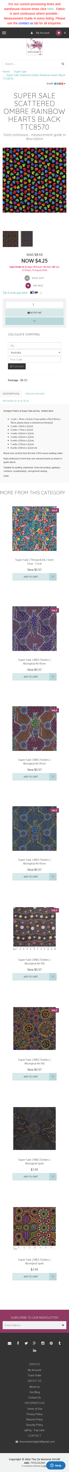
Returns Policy (34, 1419)
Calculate (18, 366)
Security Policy (34, 1424)
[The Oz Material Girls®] (34, 46)
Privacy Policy (34, 1414)
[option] (34, 180)
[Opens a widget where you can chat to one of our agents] (55, 1465)
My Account (42, 32)
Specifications (35, 393)
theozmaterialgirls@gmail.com (37, 1441)
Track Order (34, 1375)
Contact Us (34, 1397)
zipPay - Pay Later (34, 1430)
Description (11, 393)
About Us (34, 1386)
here (50, 9)
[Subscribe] (62, 1325)
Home (6, 71)
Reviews (9, 400)
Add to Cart (31, 576)
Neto (45, 1466)
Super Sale (20, 71)
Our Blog (34, 1392)
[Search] (63, 64)
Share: (50, 83)
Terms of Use (34, 1408)
